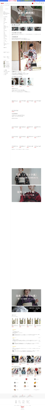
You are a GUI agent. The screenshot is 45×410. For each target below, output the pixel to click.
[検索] (32, 3)
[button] (42, 2)
